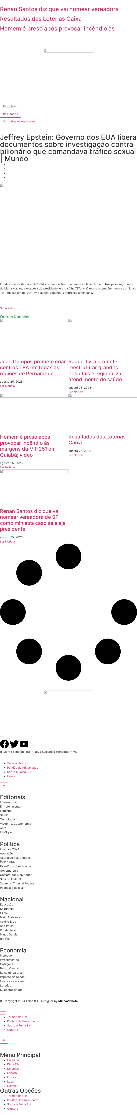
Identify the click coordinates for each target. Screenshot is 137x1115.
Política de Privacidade (22, 767)
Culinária (13, 1060)
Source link (7, 308)
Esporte (12, 1073)
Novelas (12, 1086)
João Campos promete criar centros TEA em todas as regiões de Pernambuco (33, 368)
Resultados (10, 114)
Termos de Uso (17, 763)
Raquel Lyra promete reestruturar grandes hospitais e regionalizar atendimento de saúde (95, 371)
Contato (12, 776)
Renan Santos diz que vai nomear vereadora (59, 9)
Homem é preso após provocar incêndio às (57, 28)
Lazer (11, 1081)
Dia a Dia (13, 1064)
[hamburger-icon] (3, 759)
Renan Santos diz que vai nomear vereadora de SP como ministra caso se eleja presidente (33, 520)
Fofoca (11, 1077)
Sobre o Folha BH (19, 772)
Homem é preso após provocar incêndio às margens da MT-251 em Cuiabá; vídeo (28, 446)
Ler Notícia (7, 386)
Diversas (13, 1068)
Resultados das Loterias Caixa (41, 18)
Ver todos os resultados (19, 121)
